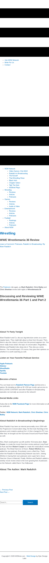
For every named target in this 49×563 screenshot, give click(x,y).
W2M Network (12, 412)
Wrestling (7, 233)
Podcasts (18, 244)
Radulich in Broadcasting (32, 244)
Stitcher (3, 366)
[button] (10, 169)
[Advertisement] (24, 92)
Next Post (5, 492)
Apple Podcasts (6, 364)
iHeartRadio (4, 368)
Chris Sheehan (37, 412)
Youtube (3, 373)
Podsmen (6, 287)
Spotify (3, 371)
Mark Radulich (24, 412)
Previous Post (6, 490)
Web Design (31, 556)
